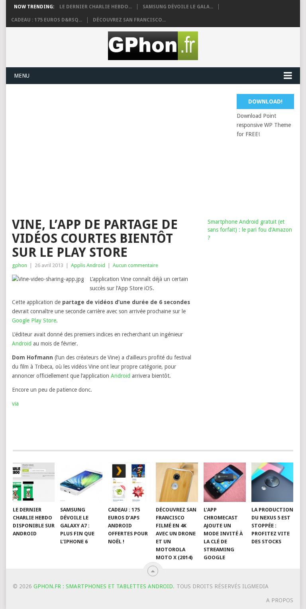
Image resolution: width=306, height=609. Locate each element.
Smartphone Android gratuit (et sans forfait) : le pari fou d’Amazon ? (250, 230)
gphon (19, 265)
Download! (265, 101)
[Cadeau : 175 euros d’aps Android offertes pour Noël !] (129, 482)
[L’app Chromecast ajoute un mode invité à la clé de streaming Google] (225, 482)
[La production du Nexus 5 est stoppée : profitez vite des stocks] (272, 482)
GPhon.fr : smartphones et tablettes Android (103, 586)
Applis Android (88, 265)
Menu (21, 75)
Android (21, 343)
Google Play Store (34, 320)
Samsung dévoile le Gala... (178, 7)
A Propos (279, 600)
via (15, 403)
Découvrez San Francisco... (129, 20)
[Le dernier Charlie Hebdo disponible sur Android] (34, 482)
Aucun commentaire (135, 265)
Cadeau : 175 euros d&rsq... (46, 20)
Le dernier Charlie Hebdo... (95, 7)
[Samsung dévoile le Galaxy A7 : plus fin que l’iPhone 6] (81, 482)
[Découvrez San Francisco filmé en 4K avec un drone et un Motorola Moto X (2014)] (177, 482)
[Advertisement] (159, 149)
